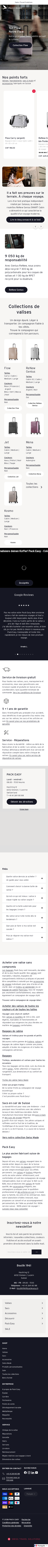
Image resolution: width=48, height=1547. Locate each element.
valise (10, 1069)
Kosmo (13, 542)
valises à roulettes (14, 1017)
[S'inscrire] (36, 1252)
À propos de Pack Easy (11, 1389)
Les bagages (7, 970)
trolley (18, 987)
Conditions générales (10, 1522)
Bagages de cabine (12, 1031)
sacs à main (28, 80)
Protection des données (11, 1526)
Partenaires (6, 1400)
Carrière (5, 1396)
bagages (16, 1025)
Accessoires (7, 1359)
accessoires (7, 83)
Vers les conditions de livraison (27, 692)
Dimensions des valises (11, 1459)
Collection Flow (13, 408)
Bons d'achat (7, 1377)
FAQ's (4, 1441)
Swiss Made (6, 1363)
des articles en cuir (26, 1192)
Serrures (5, 1444)
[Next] (41, 226)
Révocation (26, 1522)
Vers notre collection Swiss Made (20, 1137)
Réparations (7, 1434)
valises (34, 973)
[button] (41, 1545)
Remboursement (8, 1452)
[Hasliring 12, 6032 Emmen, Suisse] (24, 809)
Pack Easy (23, 989)
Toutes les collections (32, 485)
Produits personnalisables (12, 1367)
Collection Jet (13, 477)
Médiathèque (7, 1411)
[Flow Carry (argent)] (19, 121)
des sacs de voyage (13, 1117)
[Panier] (39, 8)
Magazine (6, 1415)
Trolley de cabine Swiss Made (15, 1080)
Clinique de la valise (10, 1430)
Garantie (5, 1437)
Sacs (4, 1356)
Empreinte (28, 1526)
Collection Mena (35, 474)
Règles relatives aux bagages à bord (16, 1455)
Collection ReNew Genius (35, 404)
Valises (5, 80)
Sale (4, 1370)
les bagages (26, 1167)
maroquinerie (16, 80)
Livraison (5, 1448)
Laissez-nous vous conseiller (15, 1209)
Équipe (5, 1393)
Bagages (7, 1055)
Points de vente (8, 1404)
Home (4, 1348)
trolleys (30, 1041)
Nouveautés (7, 1418)
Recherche (26, 1519)
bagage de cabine (10, 989)
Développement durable (11, 1407)
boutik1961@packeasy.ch (27, 1288)
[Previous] (35, 226)
